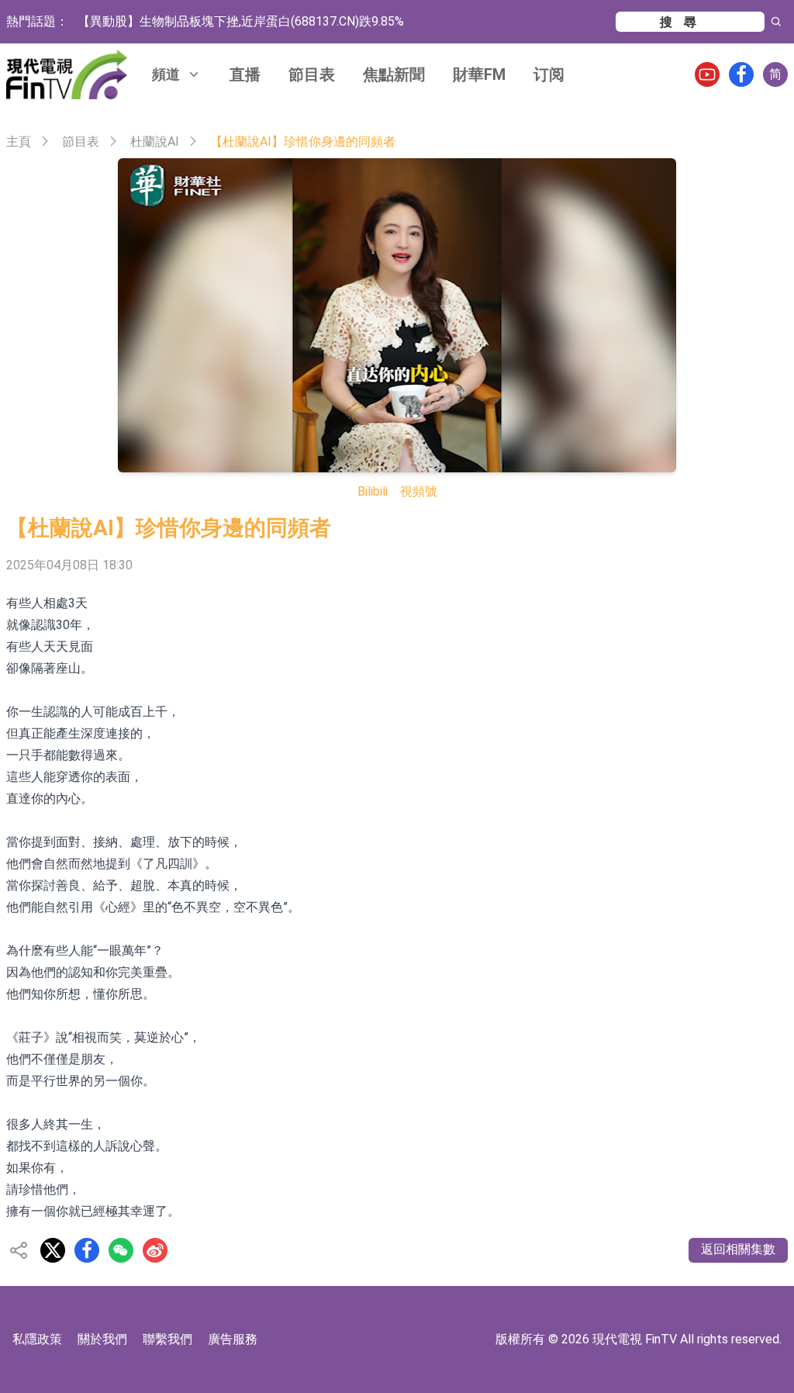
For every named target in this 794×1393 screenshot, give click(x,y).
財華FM (479, 74)
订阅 (548, 74)
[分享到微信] (121, 1250)
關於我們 (102, 1339)
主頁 (18, 141)
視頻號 (418, 491)
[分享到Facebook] (86, 1250)
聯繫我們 (167, 1339)
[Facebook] (741, 74)
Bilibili (372, 491)
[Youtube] (707, 74)
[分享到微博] (155, 1250)
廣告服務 (232, 1339)
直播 (245, 74)
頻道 (166, 74)
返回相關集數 (738, 1249)
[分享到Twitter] (52, 1250)
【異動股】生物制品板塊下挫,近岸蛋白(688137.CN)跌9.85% (241, 21)
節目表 (311, 74)
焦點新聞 (394, 74)
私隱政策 (37, 1339)
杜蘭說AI (154, 141)
